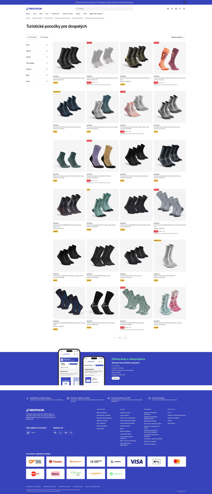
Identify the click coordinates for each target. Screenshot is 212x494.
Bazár (122, 428)
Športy (28, 13)
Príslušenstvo (56, 13)
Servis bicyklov (124, 415)
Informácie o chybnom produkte (153, 438)
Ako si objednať (101, 423)
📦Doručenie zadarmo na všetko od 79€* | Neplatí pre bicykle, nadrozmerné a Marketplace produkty (104, 2)
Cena (27, 45)
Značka (28, 57)
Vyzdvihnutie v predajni (103, 415)
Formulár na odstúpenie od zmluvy (151, 427)
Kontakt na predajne (173, 418)
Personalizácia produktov (127, 423)
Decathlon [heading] (171, 409)
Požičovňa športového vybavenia (126, 437)
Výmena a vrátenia (102, 420)
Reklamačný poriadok (150, 421)
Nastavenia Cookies (64, 486)
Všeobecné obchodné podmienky (150, 413)
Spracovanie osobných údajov (152, 423)
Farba (28, 81)
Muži (41, 13)
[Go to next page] (125, 338)
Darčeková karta (125, 426)
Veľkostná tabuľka (102, 426)
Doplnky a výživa (68, 13)
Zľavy (85, 13)
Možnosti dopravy (102, 412)
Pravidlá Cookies (78, 486)
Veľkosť (28, 51)
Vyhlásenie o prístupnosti (33, 486)
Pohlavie (28, 69)
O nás (169, 412)
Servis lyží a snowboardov (127, 418)
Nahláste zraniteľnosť (49, 486)
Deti (47, 13)
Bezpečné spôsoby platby (104, 418)
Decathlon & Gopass (150, 444)
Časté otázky (100, 428)
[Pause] (184, 2)
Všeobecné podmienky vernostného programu (150, 431)
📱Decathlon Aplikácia (96, 13)
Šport (27, 75)
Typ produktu (30, 63)
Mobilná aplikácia (125, 431)
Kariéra (170, 420)
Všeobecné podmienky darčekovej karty (150, 417)
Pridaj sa (115, 378)
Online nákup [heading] (101, 409)
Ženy (34, 13)
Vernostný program (125, 434)
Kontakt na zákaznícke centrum (177, 415)
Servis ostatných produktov (128, 420)
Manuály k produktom (150, 441)
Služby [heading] (122, 409)
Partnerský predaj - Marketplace (125, 444)
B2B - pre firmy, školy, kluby (128, 440)
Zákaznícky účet (125, 412)
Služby (78, 13)
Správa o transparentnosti (92, 486)
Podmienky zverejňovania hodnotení (151, 435)
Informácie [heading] (147, 409)
